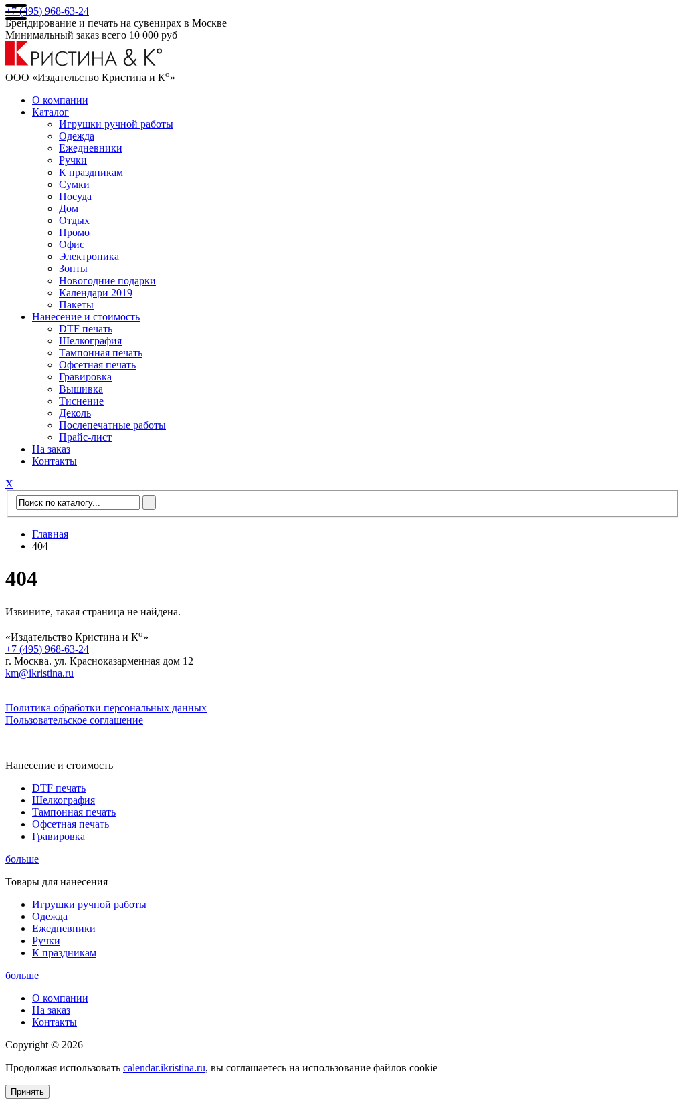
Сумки (74, 184)
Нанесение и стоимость (86, 316)
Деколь (75, 413)
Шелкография (90, 340)
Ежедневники (90, 148)
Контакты (54, 461)
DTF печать (85, 328)
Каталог (50, 112)
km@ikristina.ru (39, 673)
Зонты (73, 268)
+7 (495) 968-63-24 (47, 11)
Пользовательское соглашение (74, 720)
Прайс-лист (85, 437)
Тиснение (81, 401)
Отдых (74, 220)
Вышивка (81, 389)
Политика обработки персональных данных (106, 707)
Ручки (73, 160)
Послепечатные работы (112, 425)
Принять (27, 1092)
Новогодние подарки (107, 280)
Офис (71, 244)
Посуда (75, 196)
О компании (60, 100)
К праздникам (91, 172)
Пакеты (76, 304)
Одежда (76, 136)
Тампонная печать (100, 352)
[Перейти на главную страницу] (84, 62)
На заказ (51, 449)
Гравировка (85, 376)
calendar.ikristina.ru (164, 1067)
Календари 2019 (95, 292)
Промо (74, 232)
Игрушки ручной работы (116, 124)
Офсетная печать (97, 364)
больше (22, 859)
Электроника (89, 256)
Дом (68, 208)
